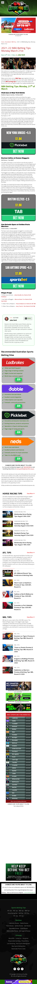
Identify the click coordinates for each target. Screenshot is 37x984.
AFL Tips (9, 911)
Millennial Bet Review (12, 931)
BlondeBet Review (14, 928)
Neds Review (10, 926)
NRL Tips (15, 911)
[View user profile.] (7, 320)
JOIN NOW (28, 718)
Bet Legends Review (24, 931)
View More (30, 494)
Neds (13, 732)
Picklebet (14, 735)
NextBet (14, 771)
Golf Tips (21, 913)
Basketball (8, 42)
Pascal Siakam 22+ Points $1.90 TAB (26, 304)
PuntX (13, 757)
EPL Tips (21, 916)
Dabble (14, 721)
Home (2, 42)
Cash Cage (15, 760)
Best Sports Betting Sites (23, 944)
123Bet (14, 773)
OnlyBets (14, 746)
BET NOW (18, 151)
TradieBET (15, 723)
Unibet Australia (16, 748)
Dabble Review (24, 923)
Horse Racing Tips (13, 913)
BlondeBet (15, 740)
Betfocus (14, 743)
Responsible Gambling (14, 941)
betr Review (27, 926)
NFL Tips (15, 916)
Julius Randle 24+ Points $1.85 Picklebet (16, 296)
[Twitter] (18, 969)
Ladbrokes (15, 718)
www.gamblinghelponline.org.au (25, 469)
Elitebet (14, 796)
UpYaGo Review (19, 926)
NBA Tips (14, 42)
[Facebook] (15, 969)
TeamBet (14, 762)
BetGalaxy (14, 798)
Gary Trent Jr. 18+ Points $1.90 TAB (25, 306)
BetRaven (14, 726)
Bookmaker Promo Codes (18, 949)
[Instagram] (22, 969)
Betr (13, 793)
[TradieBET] (18, 692)
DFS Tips (26, 913)
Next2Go (14, 787)
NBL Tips (21, 911)
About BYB (11, 938)
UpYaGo (14, 768)
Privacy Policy (25, 941)
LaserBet (14, 790)
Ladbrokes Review (14, 923)
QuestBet (14, 784)
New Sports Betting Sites (18, 946)
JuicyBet (14, 776)
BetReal (14, 729)
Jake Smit (21, 54)
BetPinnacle (15, 782)
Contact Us (18, 938)
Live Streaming (11, 944)
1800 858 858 (27, 467)
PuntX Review (24, 928)
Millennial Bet (16, 779)
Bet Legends (15, 754)
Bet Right (14, 737)
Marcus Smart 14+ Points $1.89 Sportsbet (16, 300)
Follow (29, 318)
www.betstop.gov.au (29, 892)
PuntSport (15, 751)
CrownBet (14, 765)
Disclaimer (25, 938)
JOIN (18, 379)
